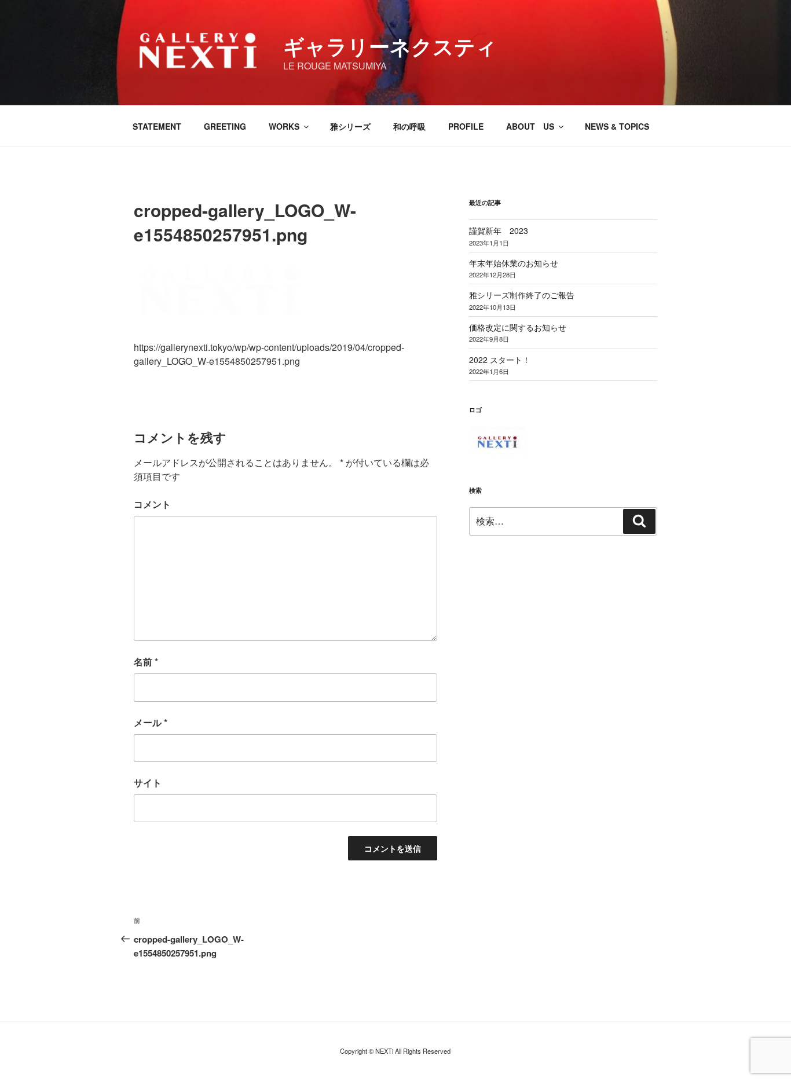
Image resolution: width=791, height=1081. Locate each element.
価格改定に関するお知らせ (517, 327)
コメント (152, 504)
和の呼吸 (409, 126)
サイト (148, 782)
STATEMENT (157, 126)
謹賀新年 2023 (498, 230)
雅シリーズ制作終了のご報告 (521, 295)
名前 (146, 661)
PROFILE (466, 126)
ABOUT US (530, 126)
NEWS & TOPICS (617, 126)
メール (150, 722)
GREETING (225, 126)
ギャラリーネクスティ (390, 46)
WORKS (284, 126)
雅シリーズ (350, 126)
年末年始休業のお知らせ (513, 263)
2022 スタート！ (499, 359)
